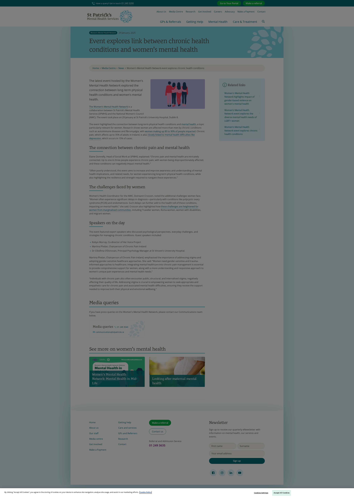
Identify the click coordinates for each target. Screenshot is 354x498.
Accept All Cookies (281, 493)
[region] (177, 493)
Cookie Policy (145, 492)
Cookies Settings (261, 493)
